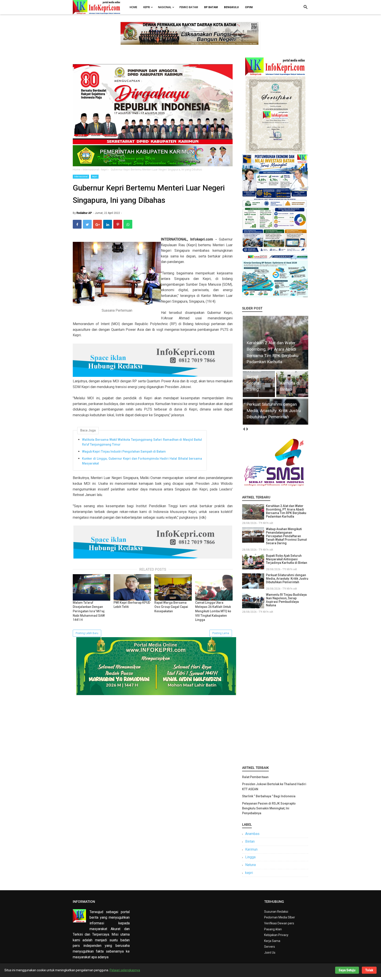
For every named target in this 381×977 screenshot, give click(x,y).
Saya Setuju (347, 970)
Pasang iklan (273, 929)
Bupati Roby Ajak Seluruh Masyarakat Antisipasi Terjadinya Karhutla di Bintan (286, 559)
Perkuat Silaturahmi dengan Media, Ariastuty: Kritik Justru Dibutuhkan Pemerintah (287, 578)
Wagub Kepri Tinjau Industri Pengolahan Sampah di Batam (124, 451)
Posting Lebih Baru (87, 633)
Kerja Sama (272, 941)
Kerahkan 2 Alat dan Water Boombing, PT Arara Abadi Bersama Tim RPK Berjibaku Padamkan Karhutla (286, 511)
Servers (269, 946)
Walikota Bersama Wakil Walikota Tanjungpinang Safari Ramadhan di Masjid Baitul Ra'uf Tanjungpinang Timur (142, 442)
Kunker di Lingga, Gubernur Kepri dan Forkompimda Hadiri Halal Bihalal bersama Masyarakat (142, 461)
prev (243, 429)
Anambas (252, 834)
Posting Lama (220, 633)
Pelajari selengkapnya (125, 970)
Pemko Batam (188, 7)
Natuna (250, 865)
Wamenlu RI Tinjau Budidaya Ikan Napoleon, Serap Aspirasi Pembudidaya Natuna (286, 600)
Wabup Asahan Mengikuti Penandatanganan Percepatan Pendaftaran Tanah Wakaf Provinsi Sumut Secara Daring (286, 536)
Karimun (251, 849)
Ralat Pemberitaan (255, 777)
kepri (94, 176)
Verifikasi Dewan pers (279, 923)
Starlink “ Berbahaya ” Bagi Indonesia (268, 796)
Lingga (250, 857)
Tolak (369, 970)
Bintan (250, 841)
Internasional (81, 176)
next (247, 429)
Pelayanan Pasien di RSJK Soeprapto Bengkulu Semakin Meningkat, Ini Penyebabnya (269, 808)
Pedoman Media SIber (279, 917)
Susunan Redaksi (276, 911)
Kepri (146, 7)
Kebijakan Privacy (276, 935)
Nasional (164, 7)
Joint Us (269, 952)
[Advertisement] (275, 689)
